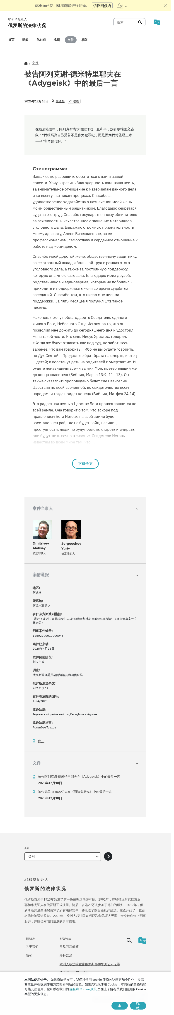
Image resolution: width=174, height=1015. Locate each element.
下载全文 (85, 463)
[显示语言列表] (122, 5)
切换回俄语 (102, 5)
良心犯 (41, 40)
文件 (71, 40)
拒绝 (138, 1006)
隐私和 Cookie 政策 (83, 989)
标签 (85, 40)
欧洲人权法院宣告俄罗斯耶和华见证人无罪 (90, 964)
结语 (76, 101)
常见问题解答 (69, 947)
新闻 (25, 40)
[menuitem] (11, 39)
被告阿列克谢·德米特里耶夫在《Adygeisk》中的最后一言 (79, 777)
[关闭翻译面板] (165, 5)
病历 (41, 741)
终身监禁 (66, 955)
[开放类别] (108, 856)
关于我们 (32, 947)
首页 (11, 40)
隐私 (29, 955)
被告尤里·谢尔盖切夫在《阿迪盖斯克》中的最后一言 (75, 792)
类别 (31, 856)
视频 (56, 40)
